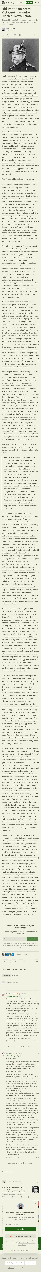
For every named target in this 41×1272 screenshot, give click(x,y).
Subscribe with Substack (22, 1236)
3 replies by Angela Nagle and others (20, 1047)
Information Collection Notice (27, 1243)
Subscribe (29, 3)
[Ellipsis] (38, 993)
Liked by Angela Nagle (14, 996)
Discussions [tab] (17, 1182)
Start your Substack (15, 1263)
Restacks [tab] (15, 976)
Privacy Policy (22, 1245)
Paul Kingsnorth (11, 994)
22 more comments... (8, 1172)
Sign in (37, 3)
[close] (35, 1203)
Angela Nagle (10, 28)
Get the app (30, 1263)
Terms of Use (31, 1241)
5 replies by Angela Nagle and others (20, 1163)
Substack (11, 1268)
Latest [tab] (9, 1182)
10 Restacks (25, 955)
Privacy (19, 1258)
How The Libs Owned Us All (13, 1187)
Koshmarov (10, 1053)
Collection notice (33, 1258)
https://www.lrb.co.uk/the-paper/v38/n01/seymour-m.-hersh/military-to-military (22, 1149)
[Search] (37, 1182)
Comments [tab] (6, 976)
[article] (20, 1192)
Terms (25, 1258)
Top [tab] (4, 1182)
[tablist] (10, 976)
